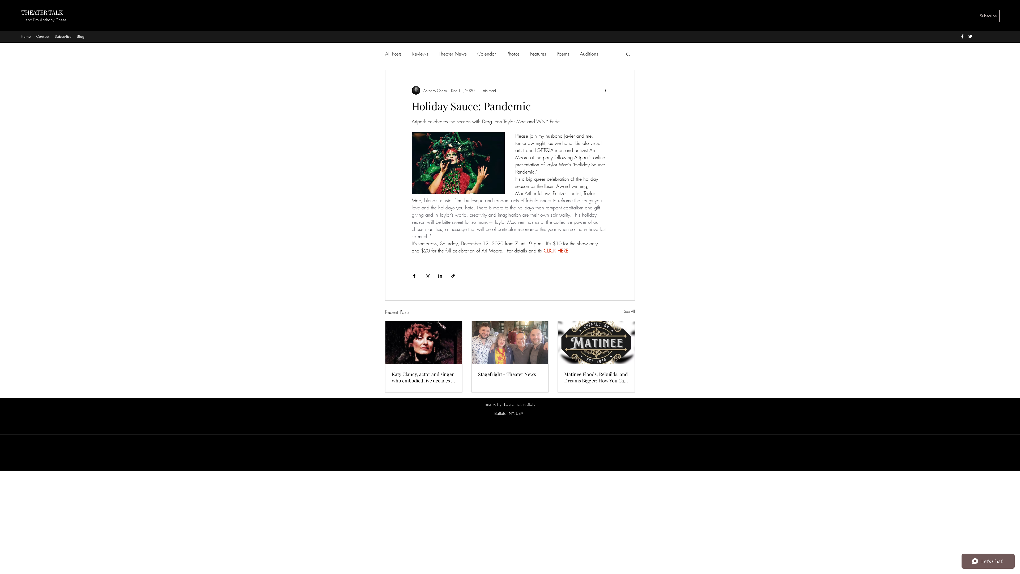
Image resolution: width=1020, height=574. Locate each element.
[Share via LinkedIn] (440, 275)
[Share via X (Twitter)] (427, 275)
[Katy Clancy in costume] (423, 342)
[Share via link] (453, 275)
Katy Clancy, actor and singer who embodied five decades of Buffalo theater (423, 377)
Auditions (589, 53)
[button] (628, 54)
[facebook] (962, 36)
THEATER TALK (42, 12)
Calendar (486, 53)
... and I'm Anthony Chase (43, 19)
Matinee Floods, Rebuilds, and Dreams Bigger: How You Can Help (596, 377)
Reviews (420, 53)
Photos (513, 53)
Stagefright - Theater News (507, 374)
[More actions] (605, 90)
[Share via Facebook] (414, 275)
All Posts (393, 53)
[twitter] (970, 36)
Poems (563, 53)
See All (629, 311)
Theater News (453, 53)
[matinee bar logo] (596, 342)
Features (538, 53)
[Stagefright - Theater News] (510, 342)
